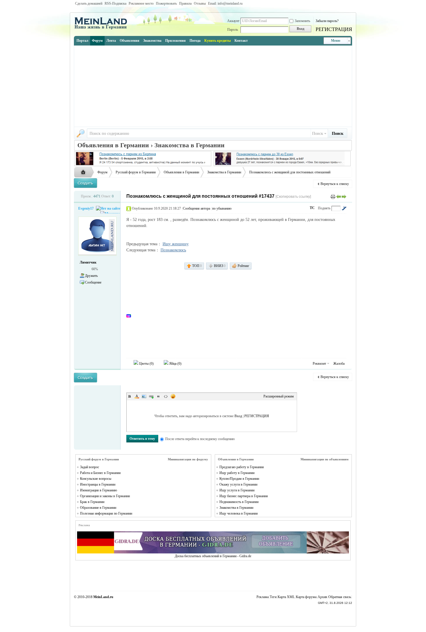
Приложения (175, 41)
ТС (312, 208)
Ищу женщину (176, 244)
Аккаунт (233, 21)
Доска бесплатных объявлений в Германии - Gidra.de (213, 556)
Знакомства (152, 41)
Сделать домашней (88, 3)
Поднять (324, 208)
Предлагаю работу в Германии (241, 467)
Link (151, 396)
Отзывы (200, 3)
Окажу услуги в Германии (238, 484)
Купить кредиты (217, 41)
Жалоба (339, 364)
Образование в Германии (98, 508)
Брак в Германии (92, 502)
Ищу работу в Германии (236, 473)
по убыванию (222, 208)
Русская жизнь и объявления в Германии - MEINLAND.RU (84, 172)
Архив (322, 597)
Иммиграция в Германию (98, 490)
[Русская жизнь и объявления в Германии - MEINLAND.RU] (103, 29)
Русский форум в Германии (136, 172)
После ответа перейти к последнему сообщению (200, 439)
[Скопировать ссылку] (293, 197)
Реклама (262, 597)
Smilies (173, 396)
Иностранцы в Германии (97, 484)
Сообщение (93, 282)
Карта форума (306, 597)
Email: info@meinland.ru (225, 3)
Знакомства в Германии (224, 172)
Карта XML (286, 597)
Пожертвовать (166, 3)
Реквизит (319, 364)
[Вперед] (344, 196)
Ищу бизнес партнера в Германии (243, 496)
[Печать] (333, 196)
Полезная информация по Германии (106, 513)
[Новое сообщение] (85, 183)
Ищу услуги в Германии (236, 490)
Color (137, 396)
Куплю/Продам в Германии (239, 479)
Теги (273, 597)
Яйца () (174, 364)
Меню (335, 41)
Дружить (91, 276)
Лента (111, 41)
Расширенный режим (278, 396)
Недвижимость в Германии (238, 502)
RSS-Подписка (115, 3)
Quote (158, 396)
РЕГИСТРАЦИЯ (334, 29)
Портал (82, 41)
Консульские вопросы (95, 479)
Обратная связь (339, 597)
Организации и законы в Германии (105, 496)
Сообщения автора (196, 208)
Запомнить (302, 21)
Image (144, 396)
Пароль (232, 30)
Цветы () (146, 364)
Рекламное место (141, 3)
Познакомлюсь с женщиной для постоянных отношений (289, 172)
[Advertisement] (213, 86)
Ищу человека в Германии (238, 513)
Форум (97, 41)
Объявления (129, 41)
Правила (185, 3)
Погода (195, 41)
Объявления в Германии (181, 172)
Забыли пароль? (327, 21)
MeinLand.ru (103, 597)
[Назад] (338, 196)
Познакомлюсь (173, 250)
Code (166, 396)
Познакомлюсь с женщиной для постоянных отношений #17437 (200, 196)
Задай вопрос (89, 467)
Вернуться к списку (335, 184)
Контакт (241, 41)
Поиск (317, 133)
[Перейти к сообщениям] (344, 208)
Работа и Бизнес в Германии (100, 473)
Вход (238, 416)
